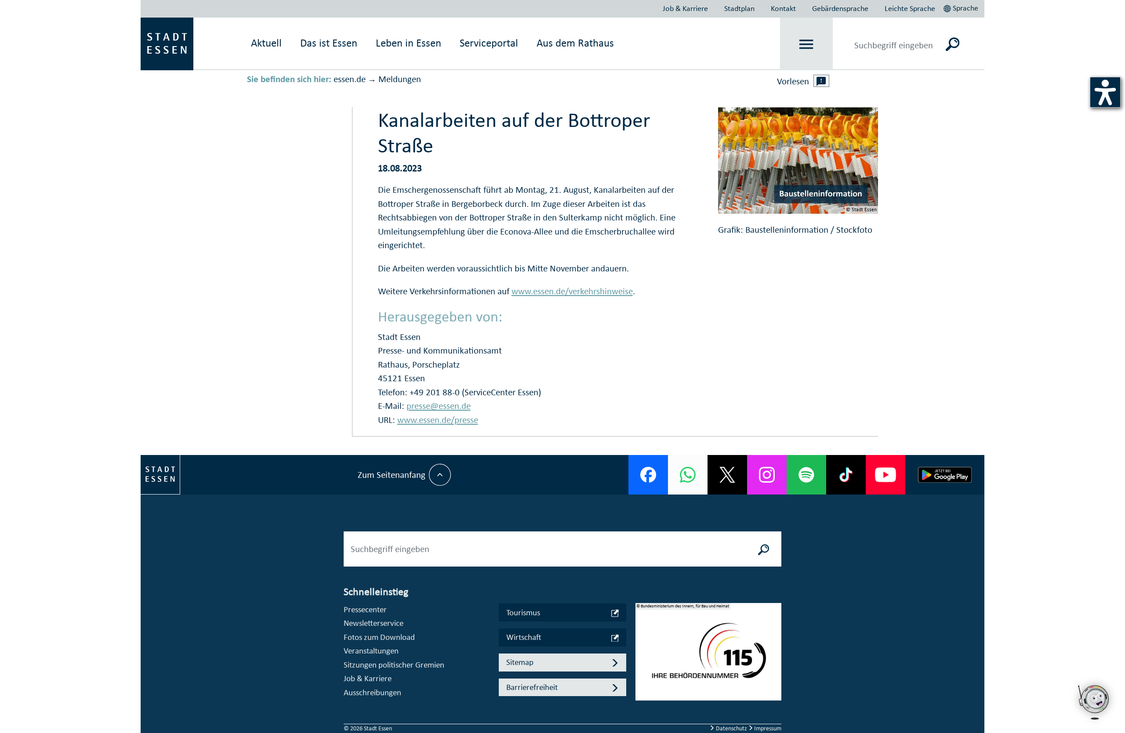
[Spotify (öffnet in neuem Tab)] (806, 475)
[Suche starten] (763, 549)
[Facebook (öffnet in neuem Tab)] (648, 475)
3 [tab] (642, 672)
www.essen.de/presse (437, 420)
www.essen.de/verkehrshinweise (572, 291)
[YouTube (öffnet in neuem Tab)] (885, 475)
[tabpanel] (708, 656)
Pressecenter (365, 609)
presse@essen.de (438, 406)
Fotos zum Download (379, 637)
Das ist (328, 43)
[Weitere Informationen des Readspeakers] (821, 81)
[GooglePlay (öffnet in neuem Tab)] (944, 475)
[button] (962, 7)
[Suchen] (952, 44)
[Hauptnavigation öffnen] (806, 44)
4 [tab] (642, 686)
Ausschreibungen (372, 692)
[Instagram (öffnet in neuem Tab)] (767, 475)
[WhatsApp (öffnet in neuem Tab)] (688, 475)
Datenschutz (731, 728)
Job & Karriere (685, 8)
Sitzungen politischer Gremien (394, 665)
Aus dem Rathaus (575, 43)
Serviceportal (489, 43)
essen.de (350, 79)
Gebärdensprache (840, 8)
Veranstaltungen (371, 651)
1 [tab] (642, 644)
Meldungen (399, 79)
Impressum (767, 728)
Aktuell (266, 43)
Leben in (408, 43)
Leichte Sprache (910, 8)
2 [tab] (642, 658)
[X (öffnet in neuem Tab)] (727, 475)
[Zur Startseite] (167, 43)
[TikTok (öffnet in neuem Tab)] (846, 475)
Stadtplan (739, 8)
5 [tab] (642, 701)
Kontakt (783, 8)
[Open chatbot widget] (1094, 702)
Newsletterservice (373, 623)
